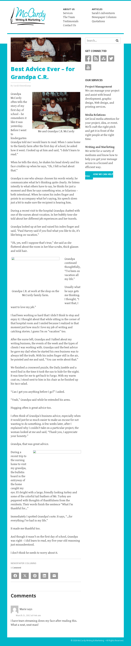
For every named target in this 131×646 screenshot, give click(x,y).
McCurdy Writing (28, 16)
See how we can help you (99, 175)
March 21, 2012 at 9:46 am (28, 615)
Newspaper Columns (23, 563)
